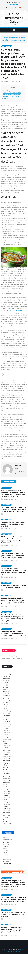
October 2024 (6, 699)
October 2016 (6, 758)
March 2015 (6, 790)
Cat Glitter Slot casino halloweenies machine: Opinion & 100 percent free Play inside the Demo (13, 571)
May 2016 (5, 767)
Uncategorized (7, 863)
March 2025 (6, 689)
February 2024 (6, 710)
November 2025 (7, 675)
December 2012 (7, 817)
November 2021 (7, 732)
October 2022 (6, 726)
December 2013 (7, 806)
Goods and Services (8, 845)
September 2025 (7, 678)
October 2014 (6, 797)
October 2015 (6, 780)
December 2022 (7, 723)
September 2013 (7, 812)
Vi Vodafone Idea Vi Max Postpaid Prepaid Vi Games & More (13, 586)
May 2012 (5, 819)
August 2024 (6, 702)
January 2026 (6, 671)
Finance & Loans (7, 843)
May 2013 (5, 814)
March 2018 (6, 741)
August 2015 (6, 784)
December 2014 (7, 795)
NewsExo (10, 951)
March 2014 (6, 803)
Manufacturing (7, 859)
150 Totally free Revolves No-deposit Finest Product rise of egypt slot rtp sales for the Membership (12, 540)
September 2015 (7, 782)
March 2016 (6, 771)
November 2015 (7, 778)
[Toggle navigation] (14, 30)
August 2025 (6, 680)
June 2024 (5, 706)
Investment (6, 854)
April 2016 (5, 769)
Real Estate (6, 861)
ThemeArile (17, 951)
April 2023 (5, 719)
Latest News (6, 856)
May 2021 (5, 736)
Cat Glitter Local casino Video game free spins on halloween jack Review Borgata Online (12, 555)
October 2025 (6, 676)
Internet (5, 852)
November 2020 (7, 739)
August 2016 (6, 762)
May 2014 (5, 799)
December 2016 (7, 754)
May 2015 (5, 788)
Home (3, 36)
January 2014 (6, 804)
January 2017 (6, 753)
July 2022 (5, 730)
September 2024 (7, 700)
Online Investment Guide (14, 18)
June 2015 (5, 786)
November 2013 (7, 808)
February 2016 (6, 773)
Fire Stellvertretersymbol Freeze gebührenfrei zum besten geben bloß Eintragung (13, 524)
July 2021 (5, 734)
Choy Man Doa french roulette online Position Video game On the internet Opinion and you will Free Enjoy (13, 618)
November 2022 (7, 725)
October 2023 (6, 714)
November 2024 (7, 697)
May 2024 (5, 708)
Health (5, 848)
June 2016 (5, 765)
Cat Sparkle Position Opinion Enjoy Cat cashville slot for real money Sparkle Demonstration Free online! (12, 601)
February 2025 (6, 691)
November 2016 (7, 756)
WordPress (22, 949)
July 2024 (5, 704)
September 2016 (7, 760)
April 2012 (5, 821)
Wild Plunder (6, 98)
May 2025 (5, 686)
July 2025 (5, 682)
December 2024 (7, 695)
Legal (4, 857)
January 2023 (6, 721)
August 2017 (6, 747)
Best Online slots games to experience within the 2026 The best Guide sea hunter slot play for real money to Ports (13, 493)
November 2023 (7, 712)
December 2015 (7, 777)
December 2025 (7, 673)
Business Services (7, 839)
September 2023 (7, 715)
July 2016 (5, 764)
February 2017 (6, 751)
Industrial (5, 850)
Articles (5, 837)
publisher (5, 81)
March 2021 (6, 738)
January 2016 (6, 775)
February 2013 (6, 816)
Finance (5, 841)
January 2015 (6, 793)
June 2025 (5, 684)
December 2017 (7, 743)
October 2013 (6, 810)
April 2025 (5, 688)
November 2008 (7, 823)
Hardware (5, 846)
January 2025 (6, 693)
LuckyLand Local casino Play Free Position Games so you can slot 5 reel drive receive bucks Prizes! (13, 509)
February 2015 (6, 791)
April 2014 (5, 801)
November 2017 (7, 745)
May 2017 (5, 749)
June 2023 (5, 717)
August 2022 (6, 728)
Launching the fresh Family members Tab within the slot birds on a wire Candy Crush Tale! (13, 633)
